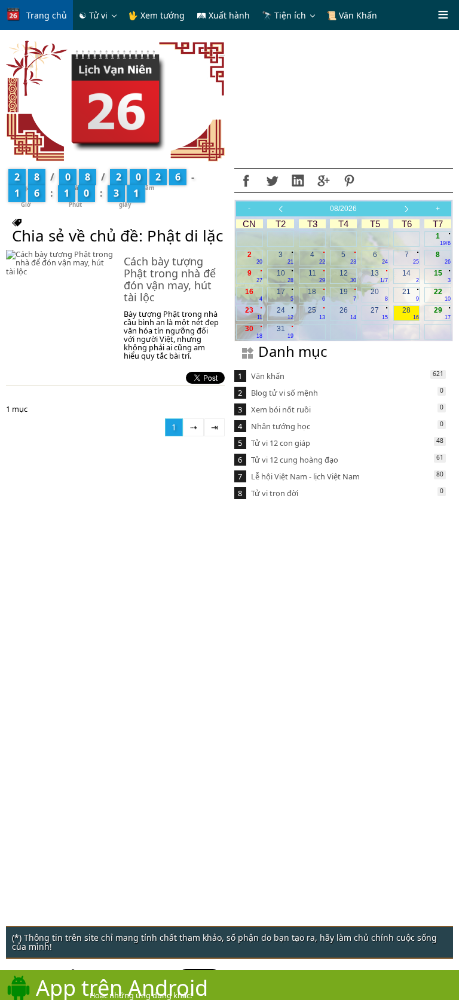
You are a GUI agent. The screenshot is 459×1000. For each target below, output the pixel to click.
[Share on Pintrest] (349, 180)
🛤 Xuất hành (223, 15)
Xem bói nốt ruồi (281, 409)
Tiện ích (290, 15)
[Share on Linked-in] (298, 180)
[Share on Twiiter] (272, 180)
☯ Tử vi (93, 15)
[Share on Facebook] (246, 180)
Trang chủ (46, 15)
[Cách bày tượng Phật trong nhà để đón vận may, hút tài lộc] (59, 262)
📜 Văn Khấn (351, 15)
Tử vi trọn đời (274, 493)
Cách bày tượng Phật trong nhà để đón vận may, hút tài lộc (170, 279)
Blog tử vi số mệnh (284, 392)
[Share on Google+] (323, 180)
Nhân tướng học (280, 426)
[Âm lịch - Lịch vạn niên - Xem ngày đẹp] (115, 100)
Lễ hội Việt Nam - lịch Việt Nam (305, 476)
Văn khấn (267, 376)
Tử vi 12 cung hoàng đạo (294, 459)
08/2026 (343, 208)
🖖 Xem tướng (156, 15)
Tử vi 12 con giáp (280, 443)
